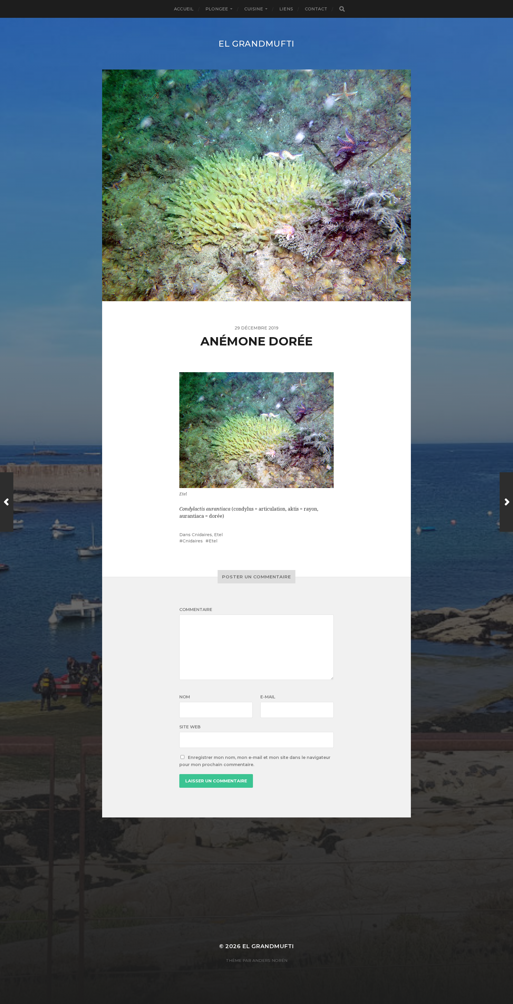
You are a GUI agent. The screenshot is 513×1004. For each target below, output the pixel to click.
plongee (216, 9)
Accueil (184, 9)
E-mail (268, 697)
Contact (316, 9)
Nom (184, 697)
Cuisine (253, 9)
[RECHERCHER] (342, 9)
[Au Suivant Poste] (506, 502)
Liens (286, 9)
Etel (218, 534)
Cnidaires (202, 534)
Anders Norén (269, 960)
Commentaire (195, 609)
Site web (189, 727)
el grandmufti (256, 44)
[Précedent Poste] (6, 502)
